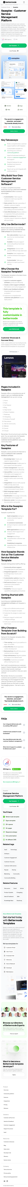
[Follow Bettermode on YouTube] (4, 1181)
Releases (6, 1108)
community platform (13, 152)
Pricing (5, 1104)
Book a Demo (14, 131)
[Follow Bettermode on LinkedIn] (7, 1181)
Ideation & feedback (9, 1121)
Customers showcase (9, 1141)
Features (6, 1097)
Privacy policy (7, 1173)
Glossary (6, 1156)
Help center (7, 1149)
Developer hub (7, 1152)
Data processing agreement (10, 1176)
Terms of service (8, 1169)
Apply (14, 1074)
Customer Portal (5, 7)
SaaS (5, 1132)
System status (7, 1160)
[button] (24, 2)
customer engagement (19, 157)
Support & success (8, 1128)
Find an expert (14, 1033)
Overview (6, 1090)
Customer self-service (9, 1117)
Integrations (7, 1101)
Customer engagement (9, 1125)
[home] (9, 2)
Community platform (9, 1093)
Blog (5, 1145)
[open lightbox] (14, 90)
